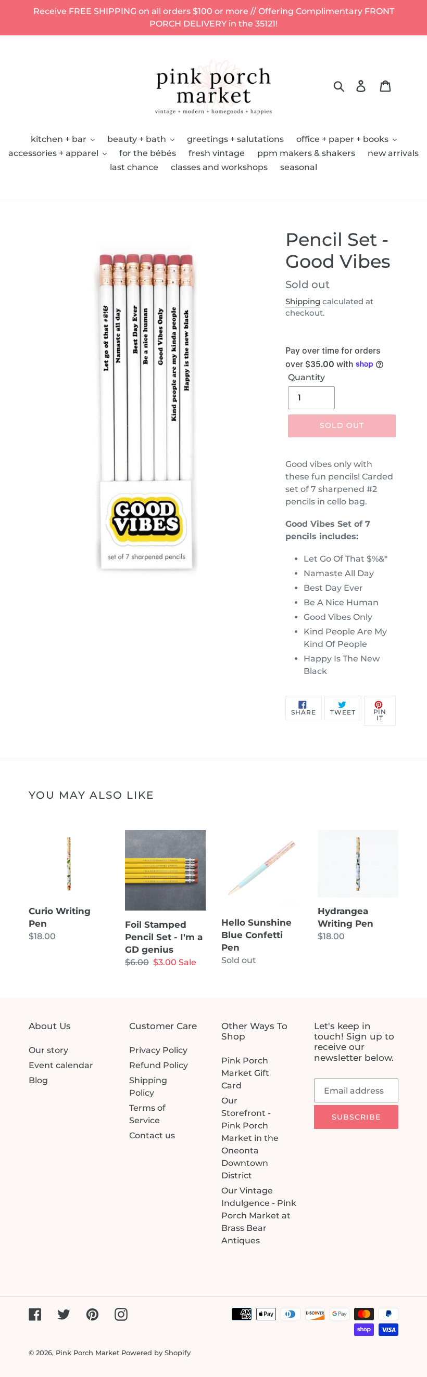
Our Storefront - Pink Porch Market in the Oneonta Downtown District (250, 1138)
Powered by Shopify (156, 1352)
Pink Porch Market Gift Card (245, 1073)
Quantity (306, 377)
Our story (48, 1050)
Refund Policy (158, 1065)
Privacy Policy (158, 1050)
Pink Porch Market (87, 1352)
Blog (38, 1080)
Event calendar (61, 1065)
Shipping (302, 301)
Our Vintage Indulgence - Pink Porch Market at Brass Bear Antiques (258, 1215)
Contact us (152, 1135)
